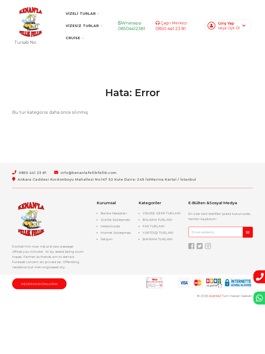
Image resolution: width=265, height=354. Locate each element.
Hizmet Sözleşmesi (116, 233)
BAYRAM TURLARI (158, 239)
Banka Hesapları (114, 213)
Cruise (73, 38)
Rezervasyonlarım (39, 284)
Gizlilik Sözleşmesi (115, 220)
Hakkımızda (110, 226)
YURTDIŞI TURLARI (158, 233)
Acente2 (215, 296)
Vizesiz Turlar (82, 26)
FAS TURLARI (154, 226)
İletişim (107, 239)
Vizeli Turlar (81, 13)
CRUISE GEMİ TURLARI (162, 213)
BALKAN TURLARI (157, 220)
